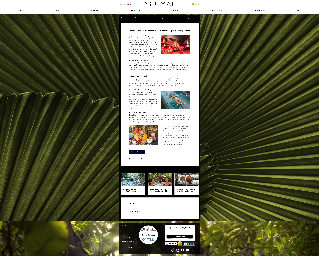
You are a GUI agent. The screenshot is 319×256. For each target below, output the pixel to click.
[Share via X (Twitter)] (133, 158)
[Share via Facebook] (129, 158)
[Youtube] (187, 250)
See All (197, 169)
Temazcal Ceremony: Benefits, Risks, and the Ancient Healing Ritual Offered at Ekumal (131, 190)
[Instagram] (178, 250)
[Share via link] (142, 158)
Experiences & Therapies (158, 18)
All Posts (123, 18)
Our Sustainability (172, 18)
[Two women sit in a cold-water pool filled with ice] (160, 179)
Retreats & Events (143, 18)
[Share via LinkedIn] (138, 158)
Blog (124, 234)
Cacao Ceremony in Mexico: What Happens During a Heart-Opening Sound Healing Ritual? (186, 190)
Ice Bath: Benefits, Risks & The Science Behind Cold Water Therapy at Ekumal (159, 190)
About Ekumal (132, 18)
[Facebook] (182, 250)
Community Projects (185, 18)
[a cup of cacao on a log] (187, 179)
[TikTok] (173, 250)
